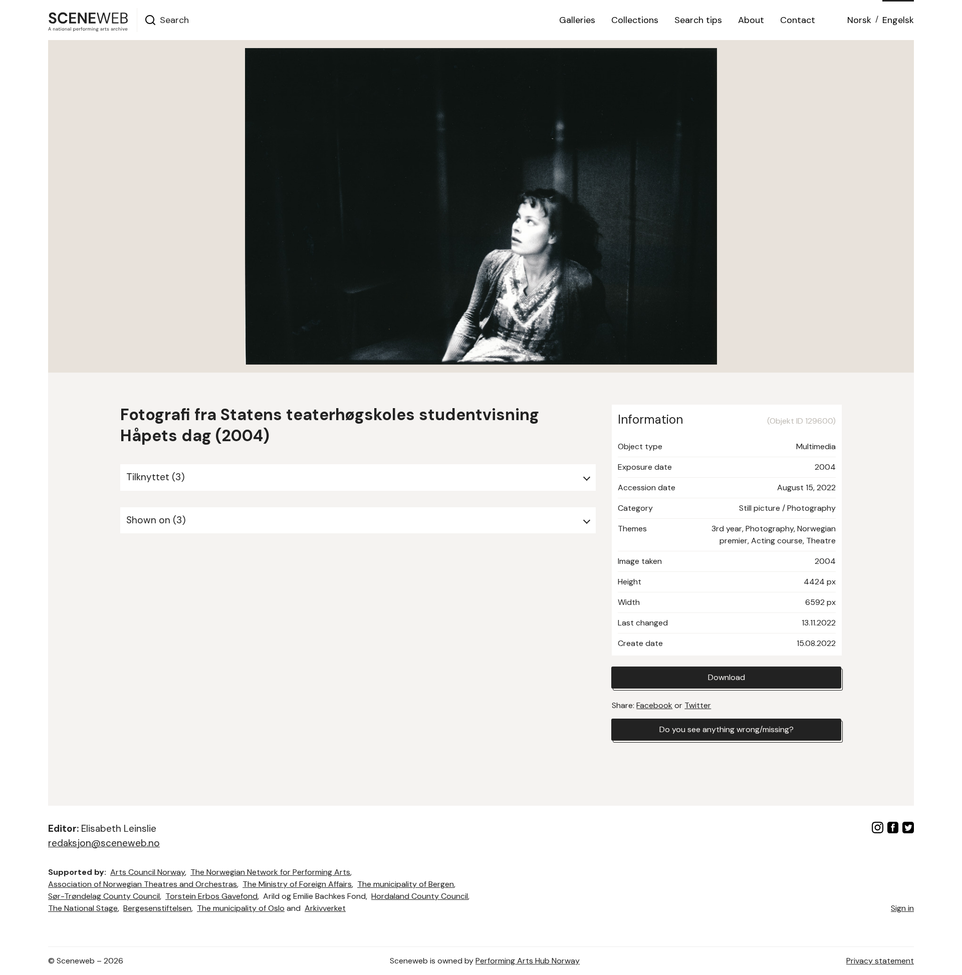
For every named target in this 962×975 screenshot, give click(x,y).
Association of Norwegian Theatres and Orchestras (142, 884)
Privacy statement (880, 960)
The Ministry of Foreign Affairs (297, 884)
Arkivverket (325, 908)
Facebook (654, 705)
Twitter (697, 705)
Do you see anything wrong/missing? (726, 729)
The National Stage (83, 908)
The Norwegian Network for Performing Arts (270, 872)
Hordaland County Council (419, 896)
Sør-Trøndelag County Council (104, 896)
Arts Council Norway (147, 872)
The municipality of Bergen (405, 884)
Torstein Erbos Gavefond (211, 896)
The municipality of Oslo (241, 908)
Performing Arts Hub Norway (527, 960)
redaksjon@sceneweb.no (104, 843)
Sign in (902, 908)
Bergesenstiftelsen (157, 908)
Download (726, 677)
